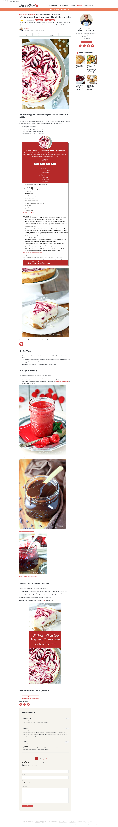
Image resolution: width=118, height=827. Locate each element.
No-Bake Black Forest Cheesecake (30, 698)
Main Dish (72, 5)
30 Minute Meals (64, 5)
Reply (66, 718)
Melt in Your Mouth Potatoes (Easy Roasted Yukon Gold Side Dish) (91, 68)
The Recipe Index (65, 9)
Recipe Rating (25, 780)
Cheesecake (32, 14)
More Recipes (87, 5)
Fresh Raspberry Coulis (25, 457)
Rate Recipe (39, 20)
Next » (54, 758)
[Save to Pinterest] (20, 704)
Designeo (86, 825)
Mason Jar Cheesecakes (28, 696)
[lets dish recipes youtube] (92, 45)
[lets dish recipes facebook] (3, 1)
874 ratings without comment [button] (46, 762)
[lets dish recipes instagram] (5, 1)
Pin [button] (49, 164)
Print (43, 164)
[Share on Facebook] (24, 704)
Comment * (24, 786)
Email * (23, 774)
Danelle (26, 28)
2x (34, 188)
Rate (37, 164)
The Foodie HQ (95, 825)
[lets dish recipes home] (28, 5)
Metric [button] (32, 212)
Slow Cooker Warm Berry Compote (28, 576)
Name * (23, 769)
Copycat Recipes (53, 5)
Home (11, 1)
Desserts (79, 5)
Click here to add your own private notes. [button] (33, 252)
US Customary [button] (26, 212)
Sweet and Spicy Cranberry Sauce (79, 87)
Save (54, 164)
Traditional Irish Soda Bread (79, 66)
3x (37, 188)
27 (50, 758)
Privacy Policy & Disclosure (24, 825)
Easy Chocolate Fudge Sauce (62, 381)
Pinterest (43, 600)
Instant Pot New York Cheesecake (30, 695)
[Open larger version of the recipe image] (45, 142)
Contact (17, 1)
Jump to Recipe (50, 20)
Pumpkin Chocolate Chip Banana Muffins (91, 87)
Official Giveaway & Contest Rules (38, 825)
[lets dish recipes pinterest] (8, 1)
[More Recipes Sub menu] (92, 5)
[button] (43, 159)
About (14, 1)
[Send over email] (28, 704)
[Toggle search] (97, 5)
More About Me (85, 42)
